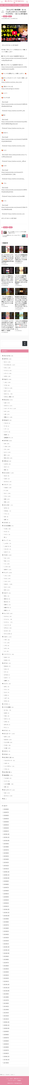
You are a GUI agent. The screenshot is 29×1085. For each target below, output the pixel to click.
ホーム (8, 1078)
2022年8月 (6, 959)
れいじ (6, 727)
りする (6, 769)
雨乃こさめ (8, 458)
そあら (6, 716)
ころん (7, 575)
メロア (6, 698)
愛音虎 (6, 434)
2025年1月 (6, 868)
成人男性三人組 (9, 757)
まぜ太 (7, 376)
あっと (7, 362)
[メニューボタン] (2, 2)
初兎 (6, 499)
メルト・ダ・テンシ (10, 408)
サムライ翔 (8, 742)
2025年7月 (6, 850)
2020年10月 (6, 1028)
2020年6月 (6, 1041)
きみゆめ (7, 522)
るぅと (10, 16)
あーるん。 (7, 710)
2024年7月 (6, 887)
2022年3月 (6, 975)
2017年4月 (6, 1063)
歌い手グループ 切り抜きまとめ (14, 1)
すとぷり (5, 16)
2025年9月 (6, 843)
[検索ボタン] (27, 2)
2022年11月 (6, 950)
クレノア (7, 540)
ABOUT (11, 1078)
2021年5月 (6, 1006)
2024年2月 (6, 903)
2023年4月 (6, 934)
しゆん (7, 382)
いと (6, 642)
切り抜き (7, 754)
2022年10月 (6, 953)
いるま (7, 446)
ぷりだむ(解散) (8, 707)
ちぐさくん (7, 370)
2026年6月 (6, 815)
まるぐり (7, 552)
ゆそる (6, 701)
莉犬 (6, 590)
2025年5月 (6, 856)
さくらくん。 (8, 619)
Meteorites (8, 399)
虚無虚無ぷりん (8, 437)
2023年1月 (6, 944)
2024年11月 (6, 875)
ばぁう (7, 391)
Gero (7, 792)
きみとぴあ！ (8, 505)
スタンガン (7, 549)
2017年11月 (6, 1059)
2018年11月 (6, 1056)
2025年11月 (6, 837)
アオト (7, 639)
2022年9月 (6, 956)
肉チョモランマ (9, 790)
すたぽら (7, 555)
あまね (6, 713)
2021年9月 (6, 994)
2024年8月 (6, 884)
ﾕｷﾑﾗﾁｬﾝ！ (7, 677)
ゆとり (6, 467)
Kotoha (7, 660)
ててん (6, 513)
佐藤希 (6, 680)
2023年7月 (6, 925)
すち (6, 449)
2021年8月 (6, 997)
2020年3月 (6, 1044)
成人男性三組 (8, 772)
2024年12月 (6, 872)
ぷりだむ (7, 704)
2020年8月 (6, 1034)
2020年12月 (6, 1022)
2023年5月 (6, 931)
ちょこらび (8, 613)
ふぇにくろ (7, 625)
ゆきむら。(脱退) (9, 396)
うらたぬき (7, 778)
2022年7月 (6, 962)
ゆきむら (7, 751)
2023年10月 (6, 915)
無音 (6, 469)
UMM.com (7, 461)
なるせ (7, 478)
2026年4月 (6, 822)
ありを (6, 508)
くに (6, 563)
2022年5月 (6, 969)
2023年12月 (6, 909)
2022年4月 (6, 972)
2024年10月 (6, 878)
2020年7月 (6, 1037)
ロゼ (6, 411)
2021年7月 (6, 1000)
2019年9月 (6, 1047)
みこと (7, 452)
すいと (6, 689)
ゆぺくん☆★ (8, 633)
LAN (6, 443)
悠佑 (6, 502)
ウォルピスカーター (9, 760)
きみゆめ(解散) (8, 525)
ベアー (6, 429)
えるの (6, 763)
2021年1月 (6, 1019)
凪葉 (6, 519)
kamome (7, 739)
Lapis (7, 402)
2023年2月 (6, 940)
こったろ (7, 566)
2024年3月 (6, 900)
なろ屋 (7, 748)
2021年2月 (6, 1016)
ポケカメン (7, 628)
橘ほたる (7, 598)
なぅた (6, 692)
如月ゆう (7, 569)
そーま (6, 426)
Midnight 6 (7, 420)
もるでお (7, 464)
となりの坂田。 (8, 784)
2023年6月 (6, 928)
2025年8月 (6, 847)
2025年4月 (6, 859)
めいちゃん (7, 481)
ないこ (7, 493)
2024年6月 (6, 890)
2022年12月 (6, 947)
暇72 (7, 455)
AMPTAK (7, 359)
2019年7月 (6, 1050)
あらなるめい (9, 473)
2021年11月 (6, 987)
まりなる (7, 674)
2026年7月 (6, 812)
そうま (7, 385)
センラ (7, 781)
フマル (6, 645)
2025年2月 (6, 865)
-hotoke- (7, 487)
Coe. (7, 558)
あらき (6, 475)
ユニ (6, 651)
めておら (7, 730)
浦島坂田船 (8, 775)
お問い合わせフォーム (18, 1078)
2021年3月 (6, 1012)
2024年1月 (6, 906)
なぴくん (7, 718)
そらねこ (7, 528)
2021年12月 (6, 984)
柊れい (6, 596)
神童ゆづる (7, 607)
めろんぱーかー (9, 733)
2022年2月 (6, 978)
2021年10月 (6, 990)
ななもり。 (8, 584)
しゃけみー (7, 543)
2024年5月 (6, 893)
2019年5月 (6, 1053)
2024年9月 (6, 881)
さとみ (7, 578)
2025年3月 (6, 862)
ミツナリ (7, 431)
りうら (7, 496)
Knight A (7, 379)
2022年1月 (6, 981)
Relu (7, 561)
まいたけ (7, 630)
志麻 (6, 786)
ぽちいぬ (7, 724)
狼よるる (7, 601)
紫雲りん (7, 610)
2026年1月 (6, 831)
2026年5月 (6, 818)
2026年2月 (6, 828)
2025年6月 (6, 853)
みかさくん (8, 405)
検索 (24, 343)
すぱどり (7, 593)
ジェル (7, 581)
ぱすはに (7, 663)
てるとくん (8, 388)
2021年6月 (6, 1003)
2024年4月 (6, 897)
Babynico (7, 666)
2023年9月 (6, 919)
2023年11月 (6, 912)
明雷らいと (8, 417)
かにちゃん (7, 616)
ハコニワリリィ (9, 654)
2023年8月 (6, 922)
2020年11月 (6, 1025)
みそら (6, 648)
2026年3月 (6, 825)
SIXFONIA (8, 440)
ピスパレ (7, 683)
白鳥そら (7, 604)
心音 (6, 414)
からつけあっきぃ (9, 364)
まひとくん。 (8, 393)
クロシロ (7, 423)
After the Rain (8, 355)
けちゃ (7, 367)
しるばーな (7, 546)
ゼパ (6, 672)
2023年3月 (6, 937)
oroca (6, 669)
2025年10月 (6, 840)
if (6, 490)
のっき (6, 531)
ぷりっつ (7, 373)
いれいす (7, 484)
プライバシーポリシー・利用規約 (14, 1080)
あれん (6, 686)
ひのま (6, 695)
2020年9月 (6, 1031)
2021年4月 (6, 1009)
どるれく (7, 636)
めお (6, 516)
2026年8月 (6, 809)
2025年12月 (6, 834)
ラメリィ (7, 534)
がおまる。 (7, 511)
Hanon (7, 657)
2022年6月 (6, 965)
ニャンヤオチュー (9, 766)
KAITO (7, 736)
